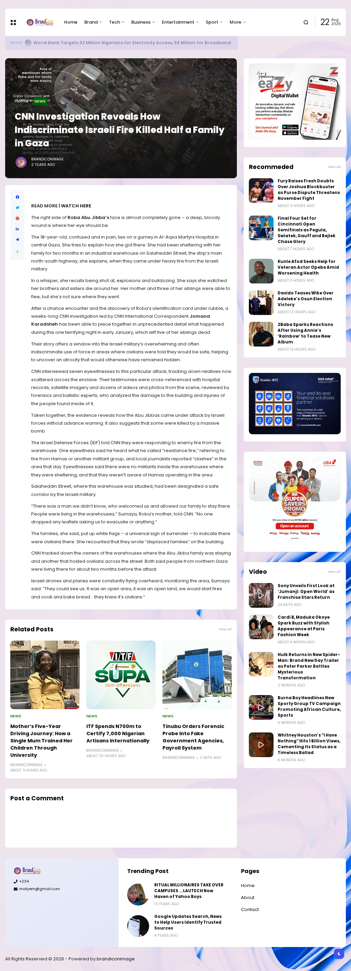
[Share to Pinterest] (17, 218)
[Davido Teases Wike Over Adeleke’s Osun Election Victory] (261, 302)
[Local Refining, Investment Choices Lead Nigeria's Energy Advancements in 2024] (32, 42)
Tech (114, 22)
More (235, 22)
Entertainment (178, 22)
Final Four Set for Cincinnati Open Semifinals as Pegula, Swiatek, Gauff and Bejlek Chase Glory (307, 230)
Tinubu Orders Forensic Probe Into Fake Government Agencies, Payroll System (193, 737)
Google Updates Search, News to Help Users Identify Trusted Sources (188, 922)
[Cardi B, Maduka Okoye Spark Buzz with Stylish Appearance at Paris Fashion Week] (261, 627)
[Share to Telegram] (17, 240)
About (247, 897)
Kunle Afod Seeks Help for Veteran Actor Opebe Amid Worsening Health (308, 267)
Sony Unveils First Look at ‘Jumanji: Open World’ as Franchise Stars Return (306, 591)
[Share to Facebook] (17, 197)
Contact (250, 909)
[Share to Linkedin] (17, 229)
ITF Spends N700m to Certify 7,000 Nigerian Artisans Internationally (117, 733)
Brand (91, 22)
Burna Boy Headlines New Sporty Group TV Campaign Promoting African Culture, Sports (309, 706)
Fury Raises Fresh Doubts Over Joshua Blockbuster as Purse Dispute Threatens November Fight (309, 189)
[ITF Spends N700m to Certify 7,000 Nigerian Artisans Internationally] (121, 675)
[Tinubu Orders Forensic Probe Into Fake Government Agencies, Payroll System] (197, 675)
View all (225, 629)
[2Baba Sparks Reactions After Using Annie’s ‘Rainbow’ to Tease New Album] (261, 334)
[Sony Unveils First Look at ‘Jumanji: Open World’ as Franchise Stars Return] (261, 595)
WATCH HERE (76, 206)
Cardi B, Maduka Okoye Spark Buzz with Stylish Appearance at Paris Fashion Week (304, 626)
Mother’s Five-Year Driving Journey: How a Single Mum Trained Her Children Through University (41, 740)
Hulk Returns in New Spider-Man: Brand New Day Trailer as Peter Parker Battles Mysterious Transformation (309, 666)
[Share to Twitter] (17, 208)
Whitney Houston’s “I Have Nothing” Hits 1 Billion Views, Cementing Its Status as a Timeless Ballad (309, 743)
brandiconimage (116, 959)
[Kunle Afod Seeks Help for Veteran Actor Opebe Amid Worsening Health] (261, 271)
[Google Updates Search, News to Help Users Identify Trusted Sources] (138, 926)
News (40, 101)
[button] (17, 251)
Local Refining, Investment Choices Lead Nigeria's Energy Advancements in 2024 (129, 43)
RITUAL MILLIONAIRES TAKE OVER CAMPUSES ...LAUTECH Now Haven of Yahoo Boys (188, 890)
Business (140, 22)
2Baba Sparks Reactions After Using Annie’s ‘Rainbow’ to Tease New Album (305, 333)
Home (70, 22)
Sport (212, 22)
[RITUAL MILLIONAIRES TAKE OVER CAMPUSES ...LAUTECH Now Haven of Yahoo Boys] (138, 895)
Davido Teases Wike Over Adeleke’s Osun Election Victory (306, 298)
